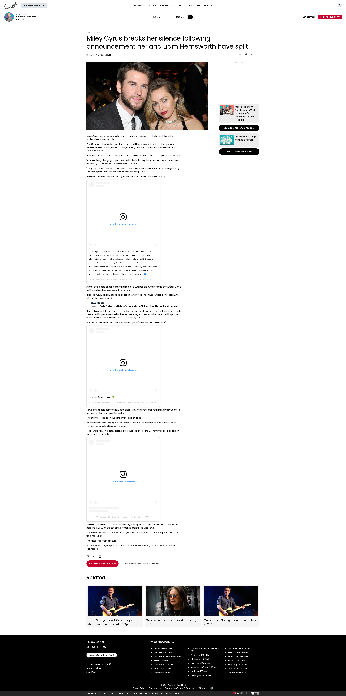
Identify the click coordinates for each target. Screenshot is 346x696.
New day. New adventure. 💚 (102, 397)
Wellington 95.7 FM (201, 675)
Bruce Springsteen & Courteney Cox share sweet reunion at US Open (114, 606)
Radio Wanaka (158, 693)
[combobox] (258, 54)
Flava (129, 693)
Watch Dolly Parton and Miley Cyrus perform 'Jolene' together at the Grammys (135, 306)
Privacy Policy (139, 688)
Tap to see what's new (239, 144)
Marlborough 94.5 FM (239, 656)
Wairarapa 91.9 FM (237, 668)
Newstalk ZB (91, 693)
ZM (99, 693)
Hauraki (122, 693)
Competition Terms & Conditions (180, 688)
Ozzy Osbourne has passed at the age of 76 (173, 606)
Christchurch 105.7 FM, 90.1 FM (205, 650)
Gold (135, 693)
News (99, 32)
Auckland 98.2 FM (163, 648)
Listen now (21, 17)
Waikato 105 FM (199, 671)
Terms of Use (155, 688)
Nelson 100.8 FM (162, 660)
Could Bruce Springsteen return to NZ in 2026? (231, 606)
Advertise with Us (94, 668)
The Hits (105, 693)
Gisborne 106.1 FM (200, 655)
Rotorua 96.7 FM (236, 660)
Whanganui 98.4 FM (238, 672)
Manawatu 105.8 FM (201, 659)
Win (198, 5)
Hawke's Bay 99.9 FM (238, 652)
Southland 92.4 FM (163, 664)
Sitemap (203, 688)
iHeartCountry (144, 693)
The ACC (114, 693)
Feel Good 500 (167, 5)
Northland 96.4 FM (200, 663)
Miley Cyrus (110, 279)
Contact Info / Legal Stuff (98, 664)
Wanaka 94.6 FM (162, 672)
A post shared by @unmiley (108, 517)
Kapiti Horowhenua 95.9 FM (168, 656)
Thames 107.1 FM (162, 668)
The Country (178, 693)
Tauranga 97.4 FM (237, 664)
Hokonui (169, 693)
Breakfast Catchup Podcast (239, 117)
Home (88, 32)
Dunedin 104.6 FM (163, 652)
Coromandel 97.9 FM (239, 648)
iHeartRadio (91, 672)
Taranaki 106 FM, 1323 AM (204, 667)
